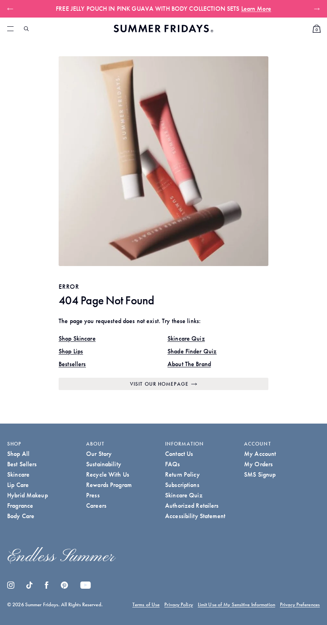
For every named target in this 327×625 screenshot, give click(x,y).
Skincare (18, 474)
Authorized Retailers (192, 505)
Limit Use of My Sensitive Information (236, 604)
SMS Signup (260, 474)
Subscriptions (182, 485)
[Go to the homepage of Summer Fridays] (163, 28)
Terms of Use (146, 604)
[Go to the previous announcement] (11, 9)
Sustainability (103, 464)
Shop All (18, 454)
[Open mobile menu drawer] (10, 28)
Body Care (20, 516)
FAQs (172, 464)
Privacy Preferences (300, 604)
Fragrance (20, 505)
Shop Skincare (77, 338)
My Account (260, 454)
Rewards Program (109, 485)
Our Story (99, 454)
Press (93, 495)
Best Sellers (22, 464)
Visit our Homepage (159, 384)
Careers (96, 505)
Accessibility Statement (195, 516)
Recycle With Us (107, 474)
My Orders (258, 464)
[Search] (26, 28)
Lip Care (18, 485)
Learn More (256, 8)
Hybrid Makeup (27, 495)
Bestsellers (72, 364)
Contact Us (179, 454)
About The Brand (189, 364)
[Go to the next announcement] (315, 9)
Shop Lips (71, 351)
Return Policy (182, 474)
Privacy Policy (178, 604)
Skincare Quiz (186, 338)
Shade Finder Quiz (192, 351)
